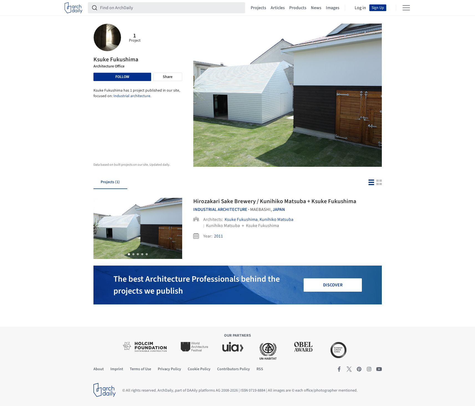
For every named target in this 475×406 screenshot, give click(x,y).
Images (332, 8)
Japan (279, 209)
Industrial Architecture (220, 209)
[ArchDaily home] (73, 7)
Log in (360, 8)
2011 (218, 236)
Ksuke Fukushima (241, 219)
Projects (258, 8)
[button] (129, 254)
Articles (278, 8)
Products (297, 8)
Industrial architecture (131, 96)
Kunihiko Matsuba (276, 219)
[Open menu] (406, 7)
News (316, 8)
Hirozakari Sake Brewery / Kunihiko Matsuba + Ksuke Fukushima (274, 201)
